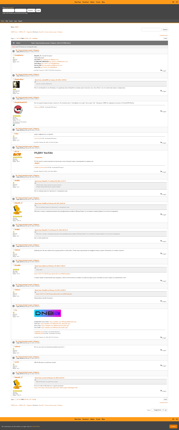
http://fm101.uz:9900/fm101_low (58, 61)
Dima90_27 (19, 203)
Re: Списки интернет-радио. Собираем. (27, 50)
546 (27, 38)
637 (30, 38)
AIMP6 (17, 27)
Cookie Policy (36, 426)
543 (20, 38)
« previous (162, 35)
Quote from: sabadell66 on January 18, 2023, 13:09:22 (51, 80)
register (12, 7)
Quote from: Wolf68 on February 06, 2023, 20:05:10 (50, 203)
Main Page (78, 2)
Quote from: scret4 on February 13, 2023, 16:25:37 (49, 378)
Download (85, 2)
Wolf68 (17, 180)
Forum (98, 2)
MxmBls (18, 265)
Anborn (17, 250)
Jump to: (149, 410)
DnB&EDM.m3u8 (39, 333)
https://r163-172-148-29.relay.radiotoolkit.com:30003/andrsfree (52, 274)
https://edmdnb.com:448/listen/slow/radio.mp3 (54, 327)
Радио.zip (37, 107)
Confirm (173, 426)
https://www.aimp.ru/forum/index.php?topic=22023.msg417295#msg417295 (56, 387)
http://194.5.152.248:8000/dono (50, 63)
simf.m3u (37, 138)
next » (166, 35)
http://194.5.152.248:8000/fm (48, 67)
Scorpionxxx (19, 55)
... (16, 38)
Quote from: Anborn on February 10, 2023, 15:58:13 (50, 266)
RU (173, 2)
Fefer (16, 134)
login (7, 7)
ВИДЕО (37, 163)
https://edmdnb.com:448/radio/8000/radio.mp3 (63, 321)
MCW (17, 151)
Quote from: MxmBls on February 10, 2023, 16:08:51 (50, 290)
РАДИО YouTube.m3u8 (40, 167)
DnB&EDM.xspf (39, 331)
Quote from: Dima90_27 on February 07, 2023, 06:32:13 (51, 230)
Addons (92, 2)
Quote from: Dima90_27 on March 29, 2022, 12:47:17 (50, 181)
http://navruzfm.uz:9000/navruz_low (51, 65)
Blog (103, 2)
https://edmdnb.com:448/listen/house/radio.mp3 (55, 325)
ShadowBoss (19, 79)
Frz (16, 310)
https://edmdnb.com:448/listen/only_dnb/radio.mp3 (55, 323)
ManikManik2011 (21, 102)
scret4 (17, 362)
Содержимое (38, 157)
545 (25, 38)
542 (18, 38)
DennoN (41, 32)
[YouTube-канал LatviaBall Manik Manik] (14, 125)
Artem (14, 47)
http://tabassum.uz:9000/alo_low (49, 59)
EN (177, 2)
